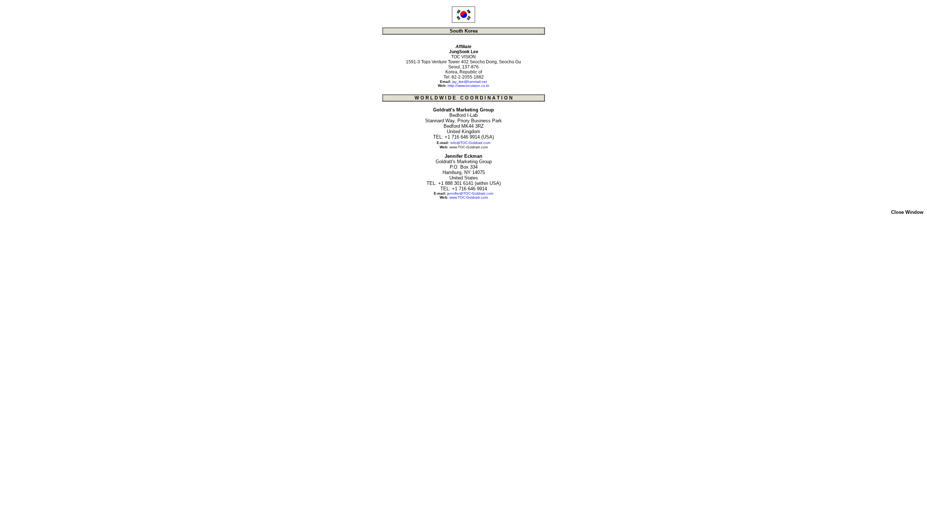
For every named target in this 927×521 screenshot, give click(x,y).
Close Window (907, 212)
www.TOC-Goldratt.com (468, 147)
